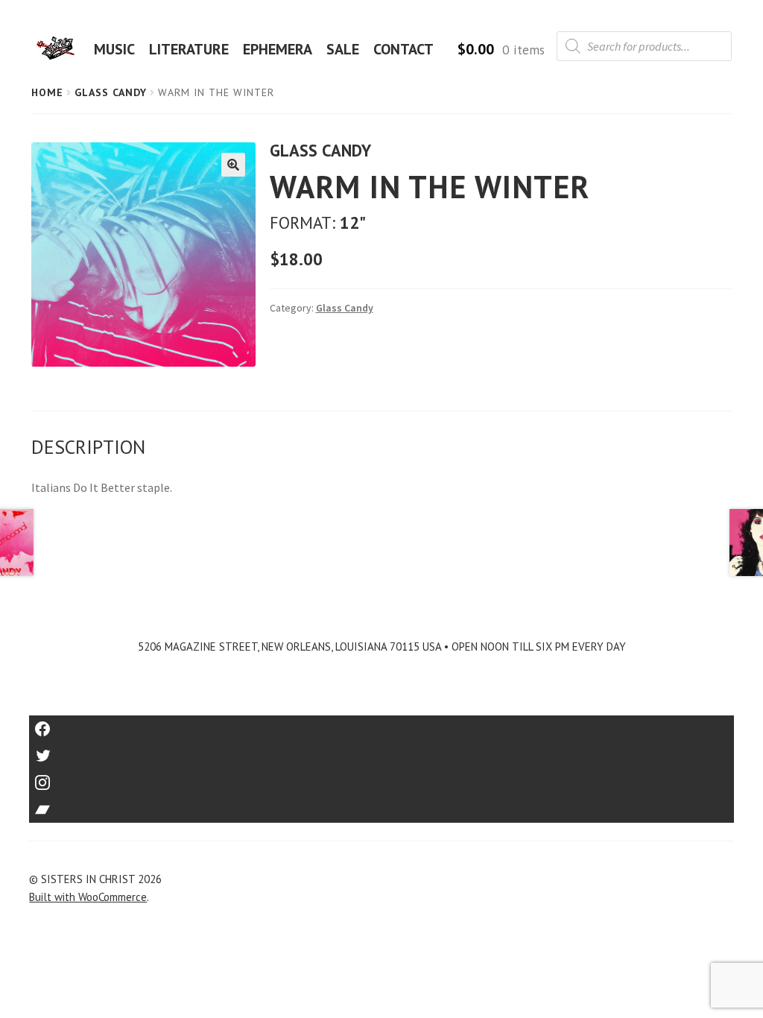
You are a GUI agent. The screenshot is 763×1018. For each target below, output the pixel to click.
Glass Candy (111, 92)
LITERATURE (189, 49)
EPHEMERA (277, 49)
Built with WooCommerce (88, 897)
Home (47, 92)
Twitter (381, 751)
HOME (60, 49)
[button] (233, 165)
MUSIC (114, 49)
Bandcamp (381, 804)
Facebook (382, 724)
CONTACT (403, 49)
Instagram (381, 778)
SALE (342, 49)
